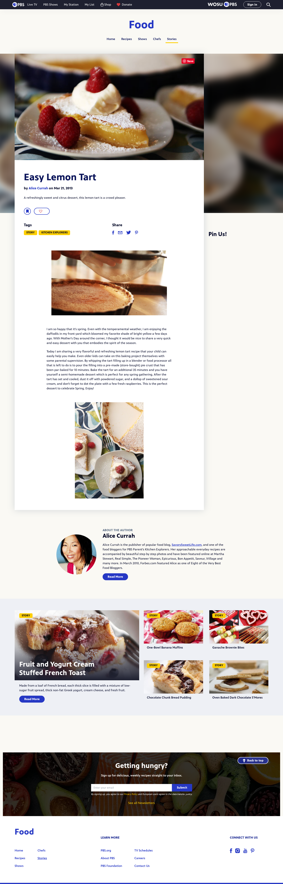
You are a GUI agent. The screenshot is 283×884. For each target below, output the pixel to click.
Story (30, 232)
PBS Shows (50, 4)
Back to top (255, 760)
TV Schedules (143, 850)
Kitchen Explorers (54, 232)
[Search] (268, 5)
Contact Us (142, 866)
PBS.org (106, 850)
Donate (127, 4)
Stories (172, 39)
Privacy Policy (130, 794)
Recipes (126, 39)
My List (89, 4)
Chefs (157, 39)
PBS (18, 4)
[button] (222, 5)
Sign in (252, 4)
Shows (142, 39)
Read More (115, 576)
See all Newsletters (141, 803)
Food (141, 25)
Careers (139, 858)
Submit (182, 787)
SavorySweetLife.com (187, 545)
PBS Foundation (111, 866)
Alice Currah (38, 188)
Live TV (32, 4)
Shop (107, 4)
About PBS (108, 858)
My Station (71, 4)
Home (111, 39)
